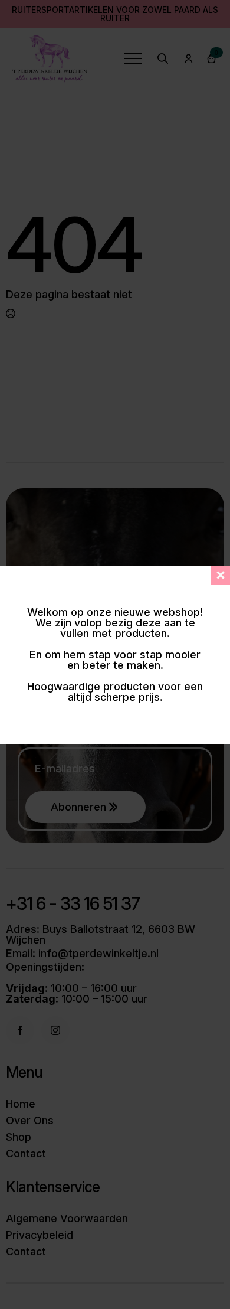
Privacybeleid (39, 1235)
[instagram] (55, 1030)
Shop (18, 1137)
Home (20, 1104)
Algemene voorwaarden (67, 1218)
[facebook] (20, 1030)
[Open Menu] (133, 58)
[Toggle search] (162, 58)
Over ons (30, 1120)
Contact (26, 1153)
